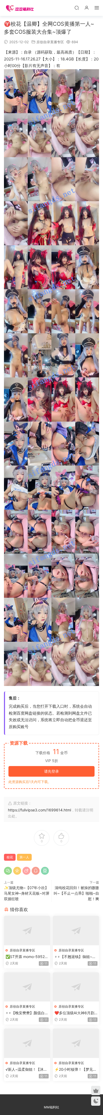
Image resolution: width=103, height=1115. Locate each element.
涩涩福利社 (20, 8)
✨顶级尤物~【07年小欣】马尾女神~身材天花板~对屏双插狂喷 (26, 893)
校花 (10, 857)
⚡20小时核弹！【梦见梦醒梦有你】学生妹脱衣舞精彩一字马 (75, 1069)
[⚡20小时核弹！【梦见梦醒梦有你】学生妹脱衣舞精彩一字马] (76, 1043)
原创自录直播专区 (50, 42)
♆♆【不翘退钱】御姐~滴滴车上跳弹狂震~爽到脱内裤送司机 (75, 956)
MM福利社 (51, 1107)
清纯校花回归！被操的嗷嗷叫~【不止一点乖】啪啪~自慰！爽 (76, 893)
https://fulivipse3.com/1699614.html (39, 810)
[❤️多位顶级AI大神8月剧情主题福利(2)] (76, 987)
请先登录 (51, 771)
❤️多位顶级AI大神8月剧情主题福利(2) (74, 1013)
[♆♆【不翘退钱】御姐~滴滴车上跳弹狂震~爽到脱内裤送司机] (76, 930)
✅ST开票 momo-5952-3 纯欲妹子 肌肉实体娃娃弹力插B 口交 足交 (27, 956)
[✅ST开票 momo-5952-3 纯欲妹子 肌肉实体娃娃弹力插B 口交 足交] (27, 930)
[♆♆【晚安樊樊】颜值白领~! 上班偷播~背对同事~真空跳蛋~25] (27, 987)
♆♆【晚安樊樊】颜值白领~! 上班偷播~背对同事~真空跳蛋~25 (27, 1013)
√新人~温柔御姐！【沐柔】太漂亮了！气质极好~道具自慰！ (27, 1069)
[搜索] (76, 7)
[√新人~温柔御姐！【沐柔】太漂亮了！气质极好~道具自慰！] (27, 1043)
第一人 (24, 857)
